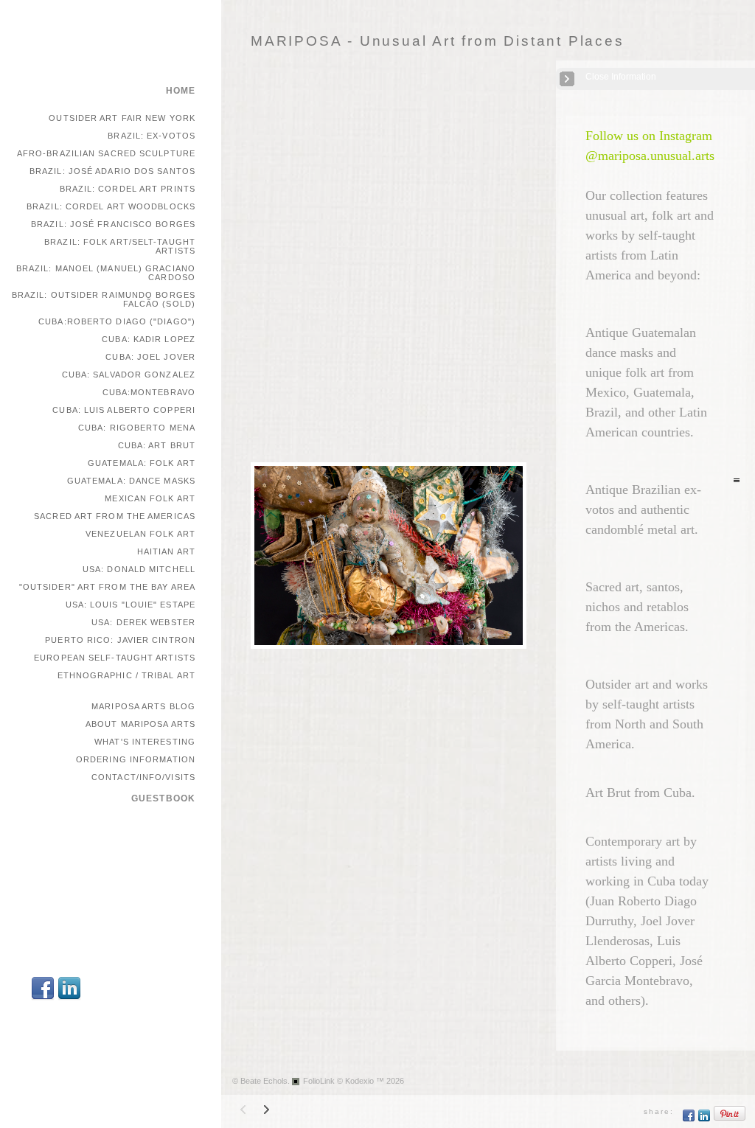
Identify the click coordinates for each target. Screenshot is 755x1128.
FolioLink (319, 1080)
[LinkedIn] (69, 998)
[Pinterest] (730, 1119)
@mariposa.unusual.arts (649, 155)
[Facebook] (42, 998)
